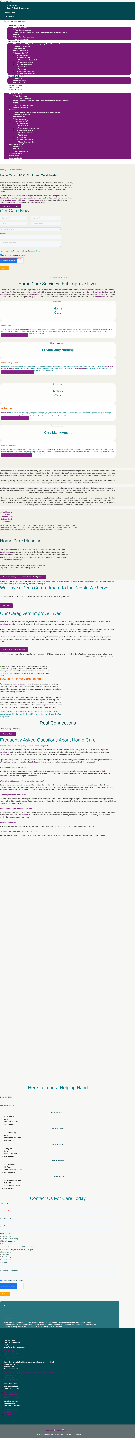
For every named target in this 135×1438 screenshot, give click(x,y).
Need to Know (13, 87)
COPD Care (23, 67)
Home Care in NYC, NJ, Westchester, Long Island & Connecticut (37, 44)
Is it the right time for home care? (13, 795)
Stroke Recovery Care (26, 71)
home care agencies (78, 750)
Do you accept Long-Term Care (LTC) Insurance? (19, 831)
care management (40, 773)
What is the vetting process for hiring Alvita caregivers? (22, 781)
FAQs (17, 34)
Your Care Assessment (23, 30)
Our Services (13, 41)
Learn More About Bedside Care (15, 418)
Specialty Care (20, 53)
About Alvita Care (14, 76)
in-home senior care (36, 185)
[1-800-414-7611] (1, 1093)
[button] (23, 25)
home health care (19, 684)
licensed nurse (33, 200)
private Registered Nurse (30, 414)
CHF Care (22, 69)
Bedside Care (20, 48)
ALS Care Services (25, 64)
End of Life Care (24, 57)
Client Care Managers (56, 449)
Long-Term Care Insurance (24, 37)
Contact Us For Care (15, 90)
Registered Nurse (80, 368)
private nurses (5, 451)
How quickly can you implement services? (16, 808)
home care (28, 637)
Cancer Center (52, 416)
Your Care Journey (15, 25)
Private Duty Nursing (22, 46)
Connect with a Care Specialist (32, 577)
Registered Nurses (35, 196)
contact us (26, 815)
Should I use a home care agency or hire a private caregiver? (24, 746)
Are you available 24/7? (9, 822)
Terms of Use (58, 1434)
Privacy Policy (69, 1434)
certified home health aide (15, 200)
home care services (10, 196)
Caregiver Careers (15, 85)
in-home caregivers (104, 329)
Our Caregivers (20, 80)
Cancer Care (23, 55)
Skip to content (6, 1)
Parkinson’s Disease (26, 62)
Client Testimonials (21, 39)
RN (33, 762)
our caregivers (53, 185)
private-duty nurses (21, 773)
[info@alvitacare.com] (1, 1101)
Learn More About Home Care (14, 335)
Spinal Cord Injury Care (27, 74)
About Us (18, 78)
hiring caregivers (18, 785)
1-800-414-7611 (6, 1097)
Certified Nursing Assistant (48, 414)
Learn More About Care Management (17, 455)
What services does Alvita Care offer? (15, 767)
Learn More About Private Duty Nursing (18, 372)
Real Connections (21, 83)
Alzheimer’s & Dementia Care (29, 60)
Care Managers (54, 196)
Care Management (21, 51)
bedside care (82, 771)
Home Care (86, 292)
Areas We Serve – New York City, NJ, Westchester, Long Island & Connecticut (42, 32)
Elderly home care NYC (104, 297)
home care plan (18, 549)
